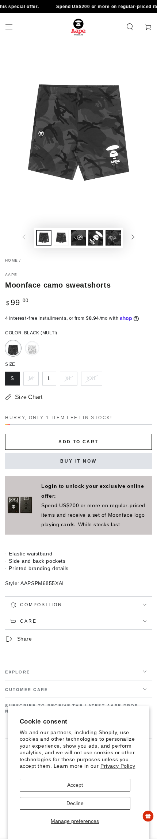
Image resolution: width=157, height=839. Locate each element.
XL (71, 381)
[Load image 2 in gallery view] (61, 238)
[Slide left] (24, 238)
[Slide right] (133, 238)
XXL (94, 381)
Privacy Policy (117, 766)
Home (11, 260)
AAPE (11, 275)
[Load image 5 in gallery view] (113, 238)
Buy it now (78, 461)
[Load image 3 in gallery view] (78, 238)
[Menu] (9, 27)
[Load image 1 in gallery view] (43, 238)
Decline (75, 803)
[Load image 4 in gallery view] (96, 238)
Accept (75, 785)
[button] (130, 27)
